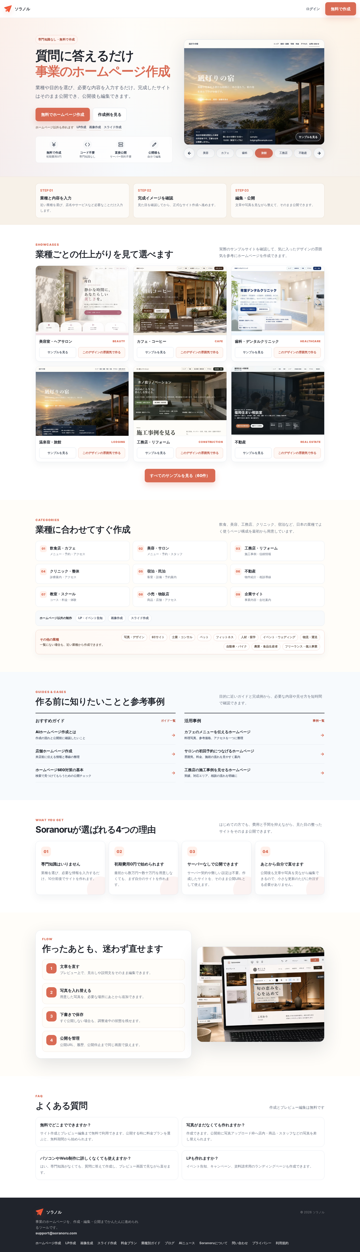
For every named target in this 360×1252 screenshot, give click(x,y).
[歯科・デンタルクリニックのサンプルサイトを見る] (277, 301)
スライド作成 (112, 127)
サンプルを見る (58, 352)
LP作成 (81, 127)
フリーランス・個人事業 (301, 646)
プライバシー (261, 1243)
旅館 (264, 153)
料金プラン (129, 1243)
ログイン (313, 9)
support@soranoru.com (56, 1233)
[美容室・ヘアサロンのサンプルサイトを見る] (82, 300)
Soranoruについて (213, 1243)
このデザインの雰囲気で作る (102, 352)
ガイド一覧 (168, 720)
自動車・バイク (236, 646)
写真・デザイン (134, 637)
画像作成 (95, 127)
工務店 (283, 153)
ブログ (169, 1243)
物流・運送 (310, 637)
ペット (204, 637)
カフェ (225, 153)
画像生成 (86, 1243)
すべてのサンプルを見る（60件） (180, 475)
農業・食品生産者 (266, 646)
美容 (205, 153)
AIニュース (187, 1243)
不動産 (303, 153)
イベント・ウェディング (279, 637)
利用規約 (282, 1243)
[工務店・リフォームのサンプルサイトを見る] (179, 401)
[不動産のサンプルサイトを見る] (277, 401)
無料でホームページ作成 (62, 114)
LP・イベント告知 (90, 618)
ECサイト (158, 637)
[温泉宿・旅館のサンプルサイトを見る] (254, 92)
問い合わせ (240, 1243)
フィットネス (225, 637)
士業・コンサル (182, 637)
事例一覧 (318, 720)
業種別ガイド (150, 1243)
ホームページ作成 (48, 1243)
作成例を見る (109, 114)
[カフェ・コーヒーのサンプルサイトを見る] (179, 300)
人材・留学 (248, 637)
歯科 (244, 153)
